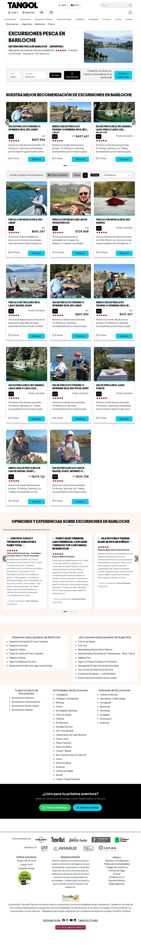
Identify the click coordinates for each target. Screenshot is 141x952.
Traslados (80, 19)
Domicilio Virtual (26, 868)
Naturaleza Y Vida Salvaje (112, 698)
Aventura (104, 722)
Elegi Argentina (116, 883)
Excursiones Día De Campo (25, 705)
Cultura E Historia (108, 694)
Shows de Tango (64, 19)
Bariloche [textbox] (30, 76)
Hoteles (128, 19)
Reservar (36, 159)
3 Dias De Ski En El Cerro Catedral (26, 653)
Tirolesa (60, 718)
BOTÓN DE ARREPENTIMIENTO (70, 927)
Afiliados (116, 857)
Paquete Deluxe (17, 657)
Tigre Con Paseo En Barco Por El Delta (97, 661)
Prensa (116, 873)
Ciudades (105, 714)
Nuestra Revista (117, 880)
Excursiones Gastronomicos (26, 701)
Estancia (60, 766)
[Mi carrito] (51, 12)
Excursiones (25, 19)
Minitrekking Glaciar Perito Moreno (95, 649)
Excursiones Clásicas (22, 709)
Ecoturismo (106, 718)
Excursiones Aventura (23, 697)
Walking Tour (84, 657)
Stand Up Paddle (64, 770)
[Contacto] (41, 12)
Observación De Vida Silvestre (71, 734)
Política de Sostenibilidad (117, 863)
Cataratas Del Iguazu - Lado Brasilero (97, 673)
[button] (116, 5)
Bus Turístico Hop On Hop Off (71, 754)
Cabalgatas (62, 694)
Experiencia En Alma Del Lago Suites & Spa (30, 665)
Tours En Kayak (63, 714)
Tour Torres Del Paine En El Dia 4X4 (95, 669)
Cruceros (107, 19)
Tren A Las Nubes (86, 641)
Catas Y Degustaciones (68, 779)
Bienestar (105, 706)
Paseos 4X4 (62, 738)
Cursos (118, 19)
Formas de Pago (117, 870)
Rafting (60, 702)
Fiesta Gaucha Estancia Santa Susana (97, 677)
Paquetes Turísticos (44, 19)
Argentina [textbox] (15, 76)
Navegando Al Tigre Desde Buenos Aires (98, 665)
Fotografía (105, 702)
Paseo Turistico (63, 742)
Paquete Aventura (18, 645)
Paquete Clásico (17, 649)
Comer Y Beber (63, 750)
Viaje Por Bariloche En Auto (22, 661)
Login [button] (13, 12)
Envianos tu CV (116, 877)
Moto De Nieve (63, 762)
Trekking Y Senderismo (67, 698)
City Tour (82, 645)
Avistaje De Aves (64, 726)
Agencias (30, 12)
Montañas (105, 710)
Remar (59, 774)
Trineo (59, 758)
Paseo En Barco (64, 746)
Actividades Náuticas (66, 710)
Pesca (59, 706)
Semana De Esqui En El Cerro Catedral (28, 641)
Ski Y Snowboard (64, 730)
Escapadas (93, 19)
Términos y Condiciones (117, 860)
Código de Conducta (117, 867)
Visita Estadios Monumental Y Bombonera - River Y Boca (106, 653)
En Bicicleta (62, 722)
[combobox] (15, 75)
